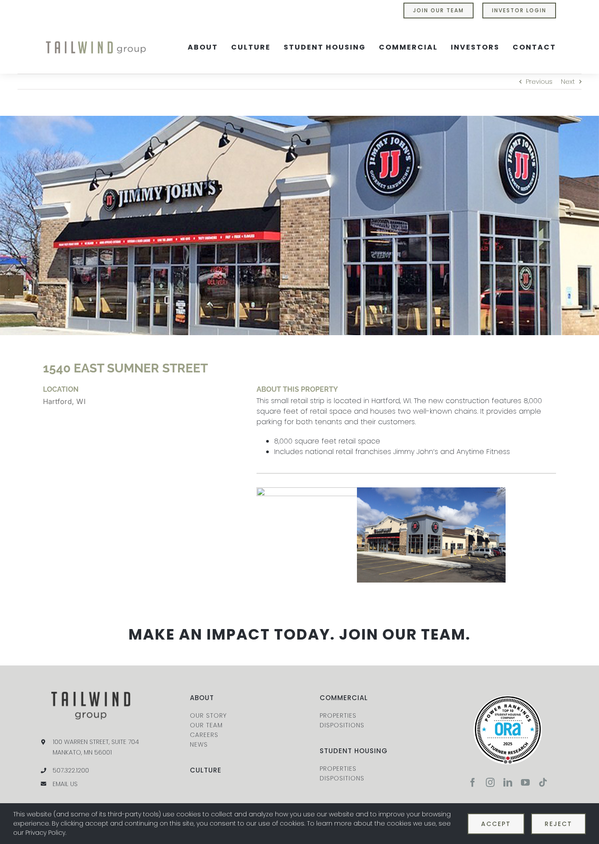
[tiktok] (542, 782)
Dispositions (342, 725)
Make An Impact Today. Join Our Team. (299, 634)
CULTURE (205, 770)
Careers (204, 734)
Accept (496, 823)
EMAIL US (65, 784)
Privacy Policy (45, 832)
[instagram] (490, 782)
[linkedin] (507, 782)
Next (568, 81)
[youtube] (525, 782)
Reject (558, 823)
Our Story (208, 715)
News (199, 744)
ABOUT (202, 697)
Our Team (206, 725)
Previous (539, 81)
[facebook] (472, 782)
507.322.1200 (71, 770)
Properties (338, 715)
